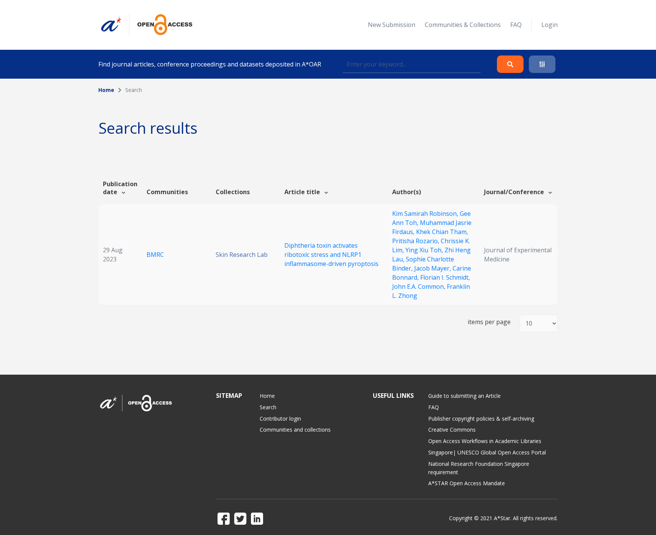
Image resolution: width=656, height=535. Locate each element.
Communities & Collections (463, 25)
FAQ (516, 25)
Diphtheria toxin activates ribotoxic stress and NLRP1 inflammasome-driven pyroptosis (331, 254)
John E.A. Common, (419, 286)
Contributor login (280, 418)
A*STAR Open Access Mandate (466, 483)
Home (106, 89)
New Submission (391, 25)
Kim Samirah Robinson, (426, 213)
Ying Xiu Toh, (425, 250)
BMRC (155, 254)
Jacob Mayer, (433, 268)
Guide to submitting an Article (464, 395)
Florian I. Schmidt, (445, 277)
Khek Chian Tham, (442, 232)
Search (268, 407)
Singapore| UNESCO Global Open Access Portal (487, 452)
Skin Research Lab (242, 254)
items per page (489, 322)
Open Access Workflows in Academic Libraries (484, 441)
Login (549, 25)
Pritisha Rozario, (416, 241)
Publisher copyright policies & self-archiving (481, 418)
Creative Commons (452, 429)
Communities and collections (295, 429)
